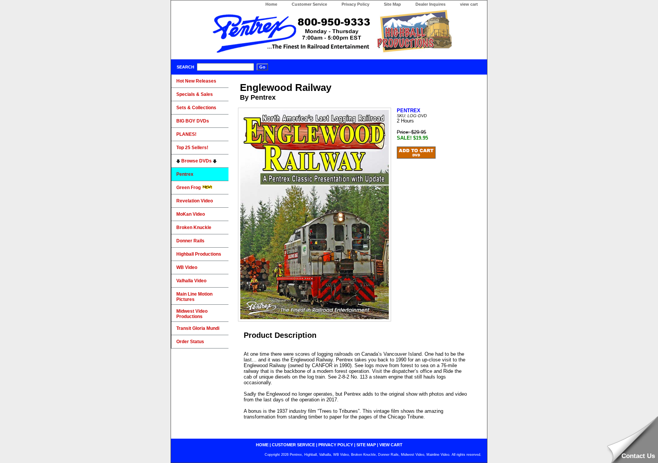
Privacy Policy (355, 4)
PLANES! (186, 134)
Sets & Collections (196, 107)
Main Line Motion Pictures (194, 296)
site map (366, 444)
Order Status (190, 341)
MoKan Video (190, 214)
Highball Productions (198, 254)
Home (271, 4)
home (262, 444)
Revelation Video (194, 201)
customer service (293, 444)
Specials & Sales (194, 94)
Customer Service (309, 4)
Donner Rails (190, 240)
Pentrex (184, 174)
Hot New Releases (196, 81)
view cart (469, 4)
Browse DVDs (196, 161)
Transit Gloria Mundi (197, 328)
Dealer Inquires (430, 4)
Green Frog (189, 187)
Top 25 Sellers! (192, 147)
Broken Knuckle (193, 227)
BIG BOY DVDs (192, 121)
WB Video (186, 267)
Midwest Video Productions (192, 314)
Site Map (392, 4)
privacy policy (335, 444)
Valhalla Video (191, 280)
